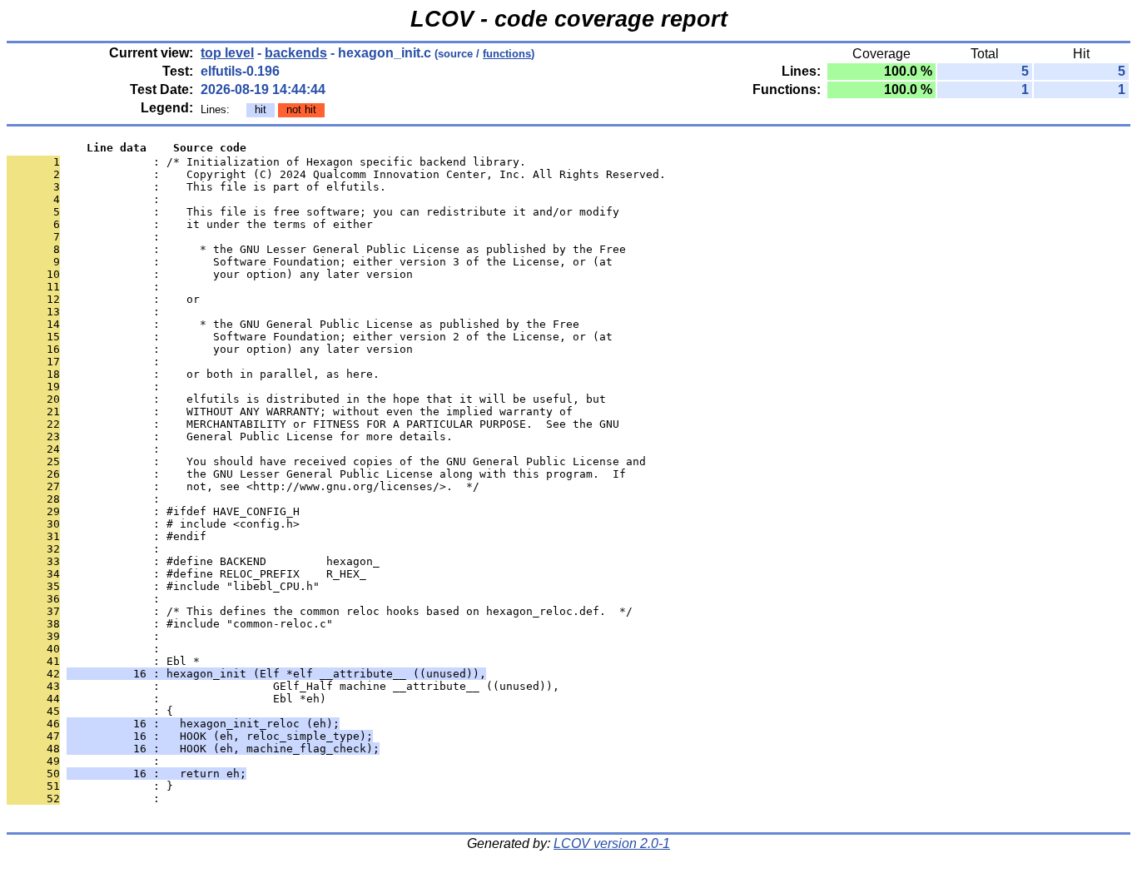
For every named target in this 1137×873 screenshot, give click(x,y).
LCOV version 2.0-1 (612, 843)
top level (227, 53)
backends (296, 53)
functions (507, 53)
